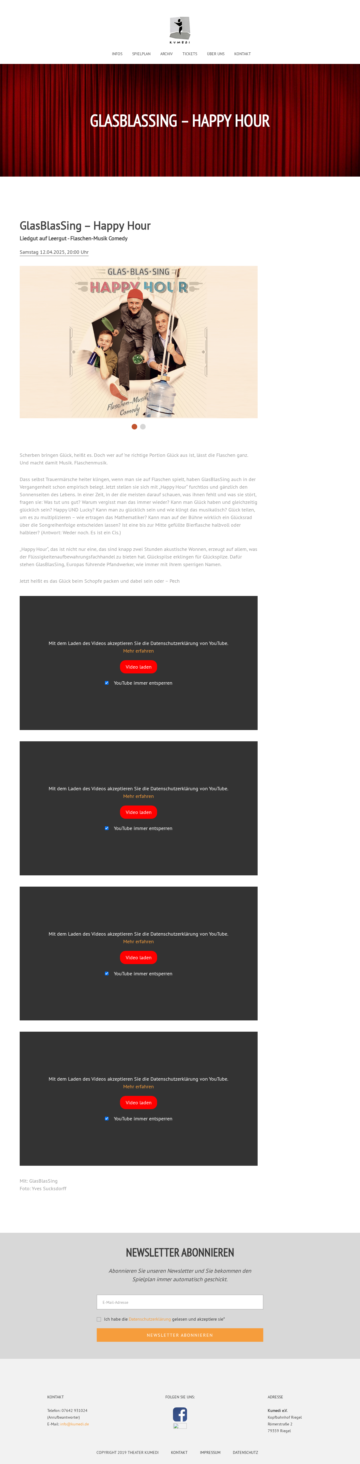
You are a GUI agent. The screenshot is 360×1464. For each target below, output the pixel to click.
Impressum (210, 1452)
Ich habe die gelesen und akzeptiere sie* (164, 1319)
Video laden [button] (139, 667)
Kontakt (179, 1452)
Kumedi (180, 31)
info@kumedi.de (74, 1424)
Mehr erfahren (138, 651)
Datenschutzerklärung (150, 1319)
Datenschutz (245, 1452)
